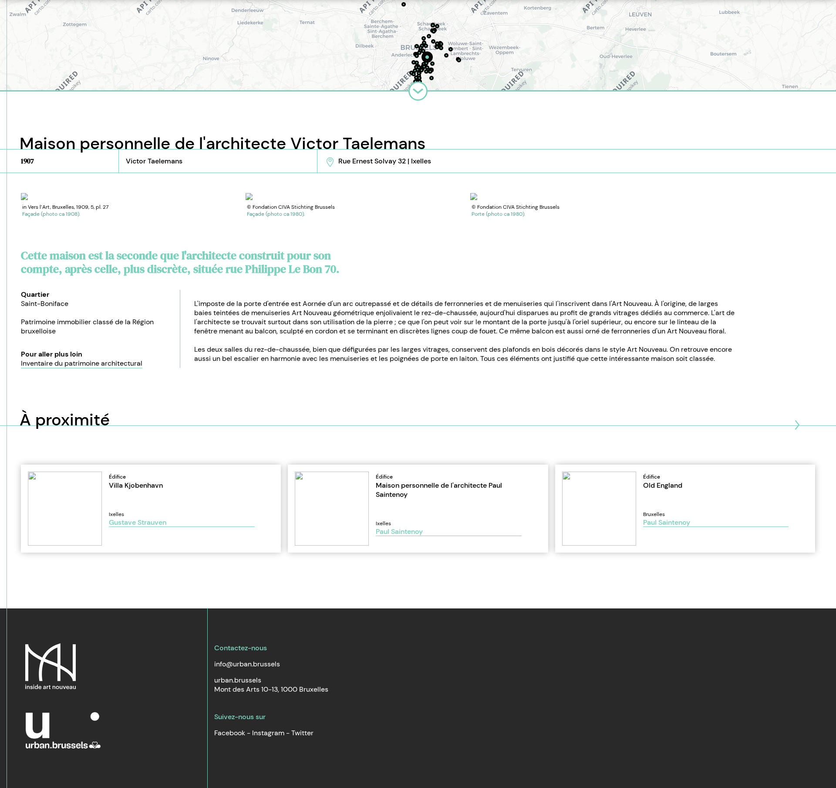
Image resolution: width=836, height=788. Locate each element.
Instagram (268, 732)
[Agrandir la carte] (418, 91)
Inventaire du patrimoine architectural (81, 363)
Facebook (229, 732)
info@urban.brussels (247, 664)
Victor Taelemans (154, 161)
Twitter (302, 732)
